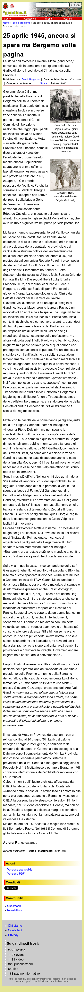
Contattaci (15, 930)
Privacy (13, 935)
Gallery (68, 18)
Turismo (48, 18)
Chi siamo (15, 925)
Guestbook (14, 906)
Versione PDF (16, 873)
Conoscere (30, 18)
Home (6, 22)
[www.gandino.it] (42, 14)
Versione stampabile (19, 869)
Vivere (7, 18)
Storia (43, 83)
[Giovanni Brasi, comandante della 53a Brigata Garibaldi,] (65, 175)
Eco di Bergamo (21, 22)
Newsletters (14, 910)
